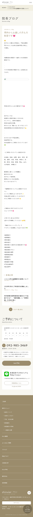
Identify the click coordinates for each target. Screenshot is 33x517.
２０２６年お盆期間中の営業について (16, 279)
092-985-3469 (17, 345)
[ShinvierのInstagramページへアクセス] (29, 492)
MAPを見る (16, 503)
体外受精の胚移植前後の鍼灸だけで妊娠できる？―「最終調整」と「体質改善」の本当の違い (16, 298)
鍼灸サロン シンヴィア (7, 2)
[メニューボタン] (30, 2)
